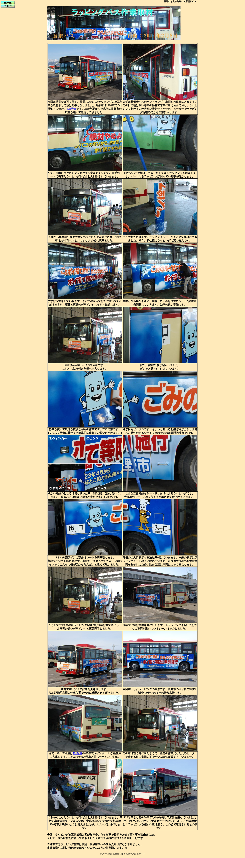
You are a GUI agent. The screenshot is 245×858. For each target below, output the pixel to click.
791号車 (77, 753)
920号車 (71, 108)
